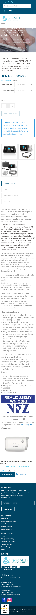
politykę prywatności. (20, 611)
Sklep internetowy (7, 538)
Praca (3, 549)
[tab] (13, 183)
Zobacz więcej (21, 474)
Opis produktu (9, 183)
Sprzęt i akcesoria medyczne (21, 39)
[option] (9, 151)
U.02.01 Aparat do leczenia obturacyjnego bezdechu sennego (15, 68)
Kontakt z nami (6, 526)
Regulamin (4, 518)
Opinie (6, 189)
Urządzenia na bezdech (11, 42)
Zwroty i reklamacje (8, 523)
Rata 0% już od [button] (6, 80)
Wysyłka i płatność (11, 195)
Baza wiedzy (5, 547)
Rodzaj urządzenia (8, 90)
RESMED (4, 66)
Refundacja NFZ (27, 425)
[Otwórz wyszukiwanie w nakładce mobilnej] (17, 6)
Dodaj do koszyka (10, 113)
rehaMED (5, 39)
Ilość (3, 100)
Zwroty (7, 201)
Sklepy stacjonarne (7, 541)
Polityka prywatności (8, 521)
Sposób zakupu (7, 84)
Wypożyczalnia (6, 544)
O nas (3, 536)
